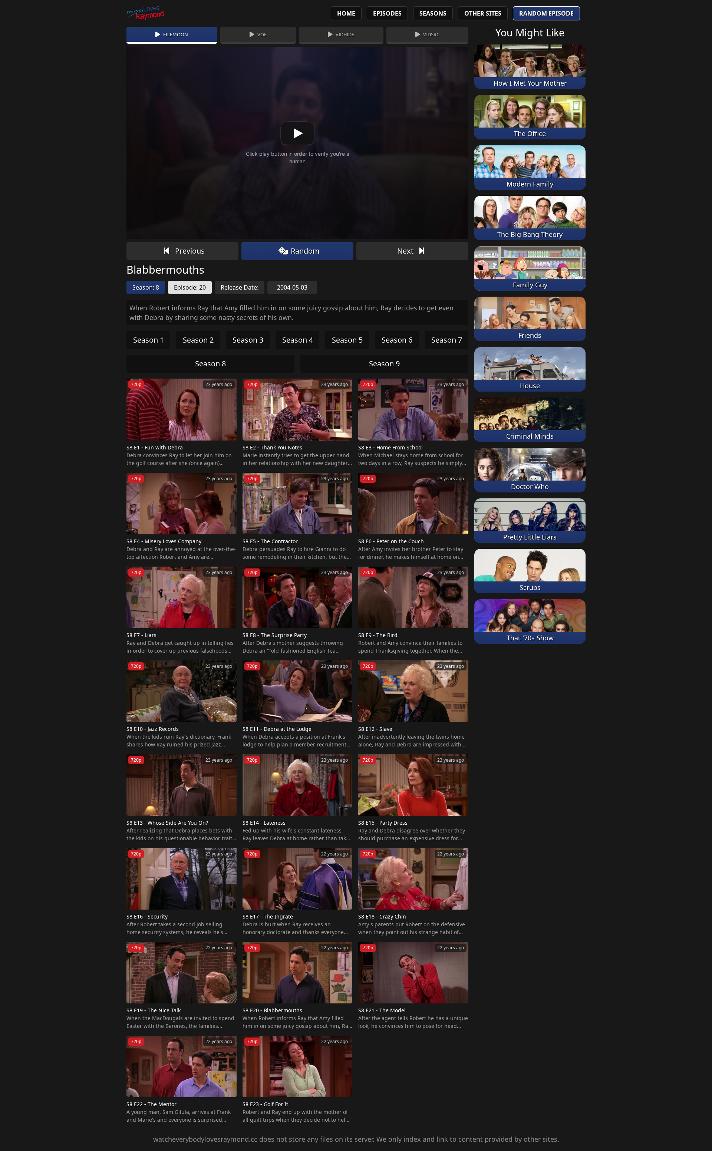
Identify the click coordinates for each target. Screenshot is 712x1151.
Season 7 (446, 340)
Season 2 (198, 340)
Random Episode (546, 13)
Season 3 (248, 340)
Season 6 (397, 340)
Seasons (432, 13)
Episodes (387, 13)
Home (346, 13)
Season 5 (347, 340)
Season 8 (210, 364)
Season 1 (148, 340)
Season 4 (297, 340)
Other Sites (482, 13)
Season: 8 (145, 287)
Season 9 (384, 364)
